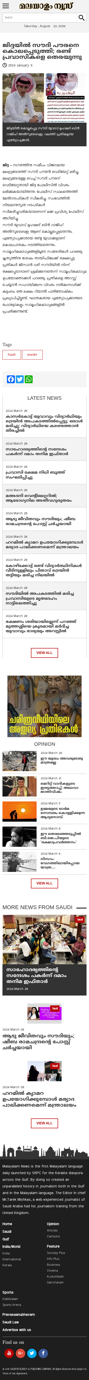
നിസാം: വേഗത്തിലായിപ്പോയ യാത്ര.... (60, 863)
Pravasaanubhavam (18, 1315)
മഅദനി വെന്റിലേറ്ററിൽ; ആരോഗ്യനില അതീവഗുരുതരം (39, 498)
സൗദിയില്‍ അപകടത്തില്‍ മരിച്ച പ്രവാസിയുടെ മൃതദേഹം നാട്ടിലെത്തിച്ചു (40, 598)
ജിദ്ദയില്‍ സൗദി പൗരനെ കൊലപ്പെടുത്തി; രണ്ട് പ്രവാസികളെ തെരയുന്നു (42, 51)
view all (44, 653)
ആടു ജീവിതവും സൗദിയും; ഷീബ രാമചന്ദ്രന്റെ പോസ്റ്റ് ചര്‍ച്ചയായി (40, 521)
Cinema (52, 1271)
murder (32, 355)
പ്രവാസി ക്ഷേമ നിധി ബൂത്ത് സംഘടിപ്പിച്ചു (35, 475)
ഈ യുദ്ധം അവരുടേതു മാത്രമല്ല (62, 761)
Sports (8, 1292)
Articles (52, 1231)
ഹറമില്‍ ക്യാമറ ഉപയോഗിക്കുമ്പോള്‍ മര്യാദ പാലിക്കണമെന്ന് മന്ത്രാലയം (44, 545)
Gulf (5, 1239)
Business (53, 1265)
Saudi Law (10, 1322)
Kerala (7, 1265)
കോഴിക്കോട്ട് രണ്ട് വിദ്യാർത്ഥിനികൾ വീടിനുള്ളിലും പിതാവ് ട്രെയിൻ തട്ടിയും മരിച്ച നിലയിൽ (44, 571)
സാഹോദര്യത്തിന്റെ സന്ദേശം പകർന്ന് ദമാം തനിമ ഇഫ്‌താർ (37, 452)
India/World (11, 1247)
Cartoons (53, 1237)
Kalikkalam (10, 1299)
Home (7, 1224)
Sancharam (55, 1283)
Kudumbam (55, 1277)
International (11, 1260)
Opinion (53, 1224)
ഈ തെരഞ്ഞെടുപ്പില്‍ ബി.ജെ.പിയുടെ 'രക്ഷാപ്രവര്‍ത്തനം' (61, 838)
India (6, 1254)
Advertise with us (16, 1330)
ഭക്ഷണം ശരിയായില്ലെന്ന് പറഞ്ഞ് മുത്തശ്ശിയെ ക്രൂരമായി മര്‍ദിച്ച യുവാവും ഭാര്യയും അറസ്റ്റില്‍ (41, 626)
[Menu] (5, 6)
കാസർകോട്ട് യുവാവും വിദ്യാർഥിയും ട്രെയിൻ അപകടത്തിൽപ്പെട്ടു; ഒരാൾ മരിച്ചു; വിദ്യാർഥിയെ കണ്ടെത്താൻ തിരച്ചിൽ (44, 423)
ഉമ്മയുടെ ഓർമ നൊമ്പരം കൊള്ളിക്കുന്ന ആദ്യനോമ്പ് (63, 813)
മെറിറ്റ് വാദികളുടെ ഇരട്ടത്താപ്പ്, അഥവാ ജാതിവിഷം (59, 788)
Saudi (12, 355)
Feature (53, 1246)
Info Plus (53, 1259)
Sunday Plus (56, 1253)
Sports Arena (11, 1305)
